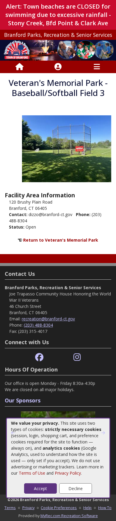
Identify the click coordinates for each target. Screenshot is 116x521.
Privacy (28, 507)
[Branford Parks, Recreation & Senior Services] (58, 50)
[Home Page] (19, 67)
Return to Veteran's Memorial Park (60, 240)
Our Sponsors (22, 400)
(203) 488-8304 (38, 325)
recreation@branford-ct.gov (48, 319)
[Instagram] (77, 357)
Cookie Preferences (59, 507)
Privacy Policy (68, 473)
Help (87, 507)
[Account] (58, 67)
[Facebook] (39, 357)
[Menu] (97, 67)
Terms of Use (32, 473)
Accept (40, 488)
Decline (75, 488)
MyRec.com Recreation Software (69, 515)
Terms (10, 507)
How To (105, 507)
